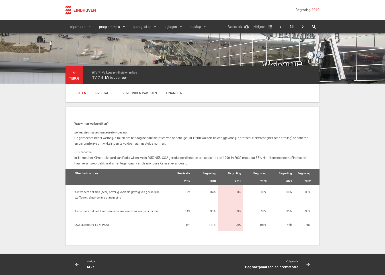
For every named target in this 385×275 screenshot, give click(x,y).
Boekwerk (235, 27)
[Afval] (280, 26)
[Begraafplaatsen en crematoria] (302, 26)
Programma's (109, 27)
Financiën (174, 93)
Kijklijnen (260, 27)
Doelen (80, 93)
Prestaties (104, 93)
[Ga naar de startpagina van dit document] (81, 10)
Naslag (195, 27)
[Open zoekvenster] (313, 26)
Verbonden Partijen (140, 93)
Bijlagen (171, 27)
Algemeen (78, 27)
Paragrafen (142, 27)
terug (74, 78)
